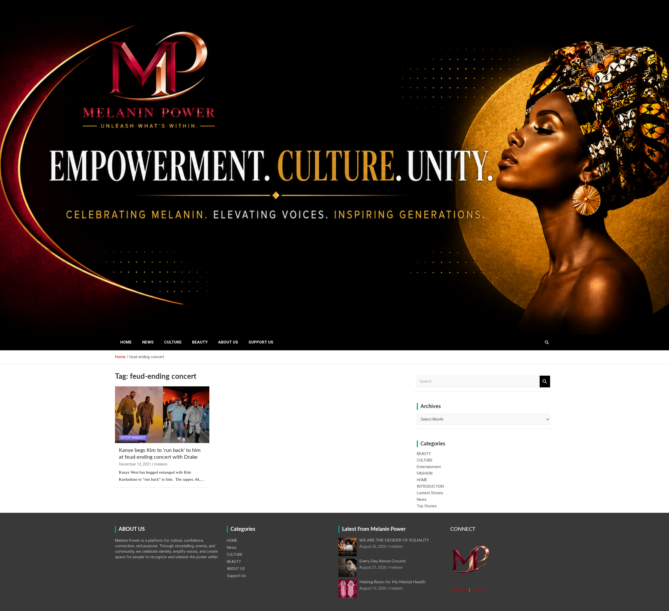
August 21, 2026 (372, 567)
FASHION (424, 473)
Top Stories (427, 506)
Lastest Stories (430, 493)
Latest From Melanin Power (374, 529)
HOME (126, 342)
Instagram (459, 590)
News (148, 342)
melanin (161, 464)
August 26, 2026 (372, 546)
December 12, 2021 (135, 464)
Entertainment (132, 437)
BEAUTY (200, 342)
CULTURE (173, 342)
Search (545, 381)
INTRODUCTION (430, 486)
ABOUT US (228, 342)
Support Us (261, 342)
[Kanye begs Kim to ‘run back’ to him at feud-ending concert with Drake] (162, 414)
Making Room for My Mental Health (392, 582)
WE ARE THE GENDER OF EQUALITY (394, 540)
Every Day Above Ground (382, 561)
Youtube (478, 590)
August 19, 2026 (372, 588)
